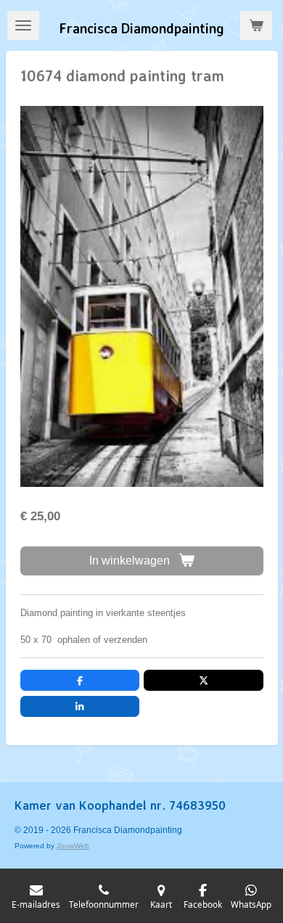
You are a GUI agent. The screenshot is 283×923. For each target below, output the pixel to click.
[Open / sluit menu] (23, 25)
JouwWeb (73, 846)
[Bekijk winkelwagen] (256, 25)
